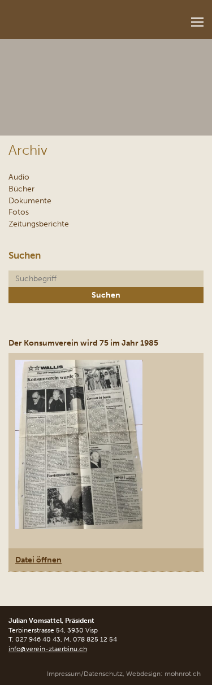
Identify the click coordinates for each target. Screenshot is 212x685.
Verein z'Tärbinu (71, 16)
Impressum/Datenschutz (85, 674)
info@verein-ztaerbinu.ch (47, 649)
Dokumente (29, 200)
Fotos (18, 212)
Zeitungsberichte (38, 224)
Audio (18, 177)
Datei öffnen (38, 560)
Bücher (21, 189)
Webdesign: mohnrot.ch (163, 674)
